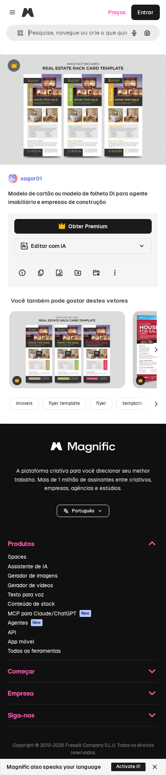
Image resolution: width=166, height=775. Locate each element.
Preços (117, 12)
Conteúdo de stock (31, 603)
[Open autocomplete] (17, 33)
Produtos (21, 543)
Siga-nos (21, 715)
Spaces (17, 556)
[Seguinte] (156, 349)
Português (83, 511)
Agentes (24, 622)
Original (49, 66)
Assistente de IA (27, 566)
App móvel (21, 641)
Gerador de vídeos (30, 585)
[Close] (154, 767)
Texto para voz (26, 594)
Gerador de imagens (33, 575)
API (12, 632)
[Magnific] (83, 448)
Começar (21, 671)
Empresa (21, 693)
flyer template (64, 403)
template (132, 403)
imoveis (24, 403)
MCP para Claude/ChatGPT (49, 613)
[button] (83, 511)
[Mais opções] (114, 273)
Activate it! (128, 766)
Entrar (145, 12)
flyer (101, 403)
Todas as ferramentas (34, 650)
